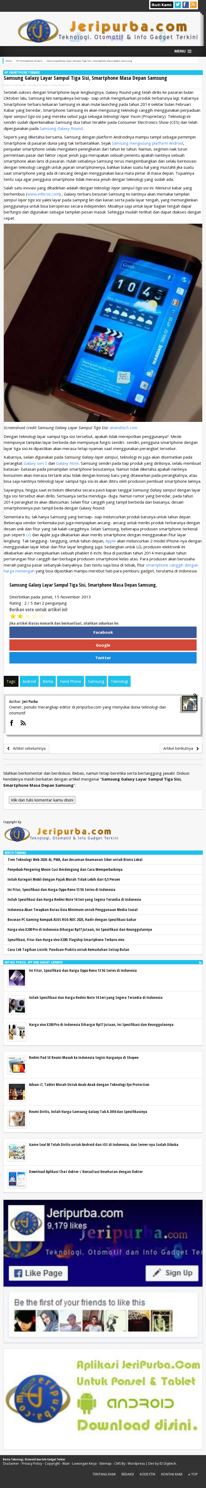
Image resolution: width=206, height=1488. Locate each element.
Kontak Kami (171, 1474)
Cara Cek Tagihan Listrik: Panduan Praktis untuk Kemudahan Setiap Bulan (68, 949)
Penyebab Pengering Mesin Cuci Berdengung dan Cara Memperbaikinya (65, 869)
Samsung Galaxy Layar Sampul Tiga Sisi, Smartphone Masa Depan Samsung (85, 77)
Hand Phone (70, 681)
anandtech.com (123, 427)
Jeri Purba (20, 85)
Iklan (65, 1463)
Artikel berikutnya (179, 748)
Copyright (52, 1463)
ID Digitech (168, 1463)
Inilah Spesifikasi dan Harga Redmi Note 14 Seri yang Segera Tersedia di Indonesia (74, 899)
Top (194, 1474)
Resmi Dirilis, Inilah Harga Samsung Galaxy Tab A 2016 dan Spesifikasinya (88, 1111)
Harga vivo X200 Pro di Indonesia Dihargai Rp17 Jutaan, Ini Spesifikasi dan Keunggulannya (80, 929)
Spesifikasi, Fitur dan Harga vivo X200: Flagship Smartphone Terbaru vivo (66, 939)
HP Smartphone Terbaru (22, 72)
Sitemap (105, 1463)
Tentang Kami (104, 1474)
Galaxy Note (67, 463)
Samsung (96, 681)
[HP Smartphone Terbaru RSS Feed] (200, 962)
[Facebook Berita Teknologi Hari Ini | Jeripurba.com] (103, 1270)
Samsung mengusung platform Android (147, 143)
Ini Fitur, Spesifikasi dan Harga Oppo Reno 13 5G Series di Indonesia (61, 889)
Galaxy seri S (35, 463)
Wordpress (136, 1463)
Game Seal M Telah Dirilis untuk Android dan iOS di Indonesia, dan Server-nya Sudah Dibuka (103, 1144)
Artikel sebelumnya (28, 748)
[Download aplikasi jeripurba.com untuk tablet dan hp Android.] (103, 1399)
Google (103, 645)
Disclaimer (11, 1463)
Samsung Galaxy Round (61, 128)
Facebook (103, 632)
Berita (48, 681)
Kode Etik (147, 1474)
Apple (110, 541)
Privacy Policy (32, 1463)
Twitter (103, 657)
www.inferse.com (43, 194)
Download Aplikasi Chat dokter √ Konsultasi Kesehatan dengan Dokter (86, 1171)
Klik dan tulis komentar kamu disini (42, 800)
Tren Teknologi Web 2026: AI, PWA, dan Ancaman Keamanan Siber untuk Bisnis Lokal (75, 859)
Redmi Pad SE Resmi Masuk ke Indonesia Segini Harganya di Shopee (83, 1057)
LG (28, 534)
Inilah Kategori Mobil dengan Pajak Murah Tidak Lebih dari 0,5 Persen (64, 879)
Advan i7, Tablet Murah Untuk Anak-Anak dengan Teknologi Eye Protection (89, 1084)
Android (29, 681)
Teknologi (119, 681)
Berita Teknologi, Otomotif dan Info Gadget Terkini (34, 1459)
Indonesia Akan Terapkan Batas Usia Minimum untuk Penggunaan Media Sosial (73, 909)
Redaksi (128, 1474)
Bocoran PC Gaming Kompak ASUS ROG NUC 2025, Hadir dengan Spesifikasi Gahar (72, 919)
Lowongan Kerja (84, 1463)
